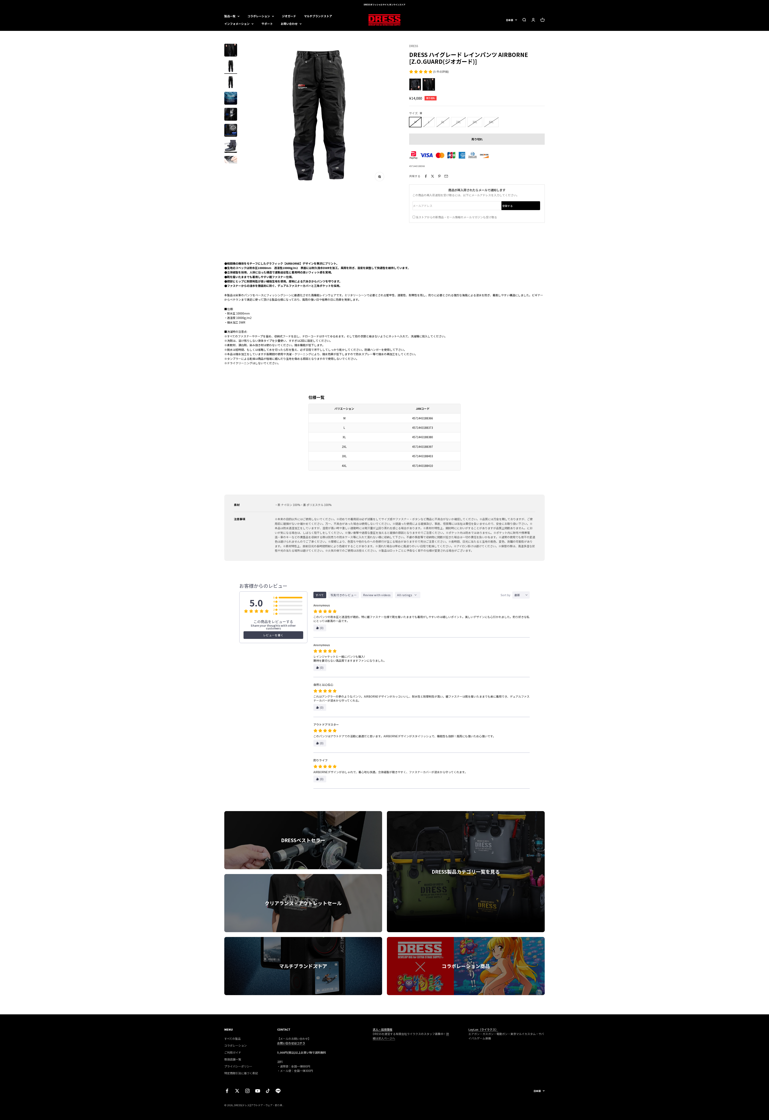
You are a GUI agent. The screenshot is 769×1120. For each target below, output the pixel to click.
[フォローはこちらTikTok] (268, 1091)
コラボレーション (259, 16)
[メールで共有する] (446, 176)
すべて (320, 595)
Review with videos (377, 595)
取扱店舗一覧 (232, 1059)
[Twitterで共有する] (432, 176)
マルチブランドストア (318, 16)
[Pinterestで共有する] (439, 176)
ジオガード (289, 16)
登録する (507, 206)
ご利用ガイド (232, 1052)
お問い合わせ (289, 24)
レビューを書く (273, 635)
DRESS (413, 46)
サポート (267, 24)
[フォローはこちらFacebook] (227, 1091)
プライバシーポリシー (238, 1066)
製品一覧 (230, 16)
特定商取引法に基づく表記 (241, 1073)
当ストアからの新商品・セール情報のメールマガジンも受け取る (456, 217)
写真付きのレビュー (343, 595)
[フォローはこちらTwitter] (237, 1091)
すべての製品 (232, 1039)
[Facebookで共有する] (425, 176)
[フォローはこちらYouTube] (257, 1091)
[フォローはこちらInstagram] (247, 1091)
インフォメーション (237, 24)
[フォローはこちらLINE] (278, 1091)
